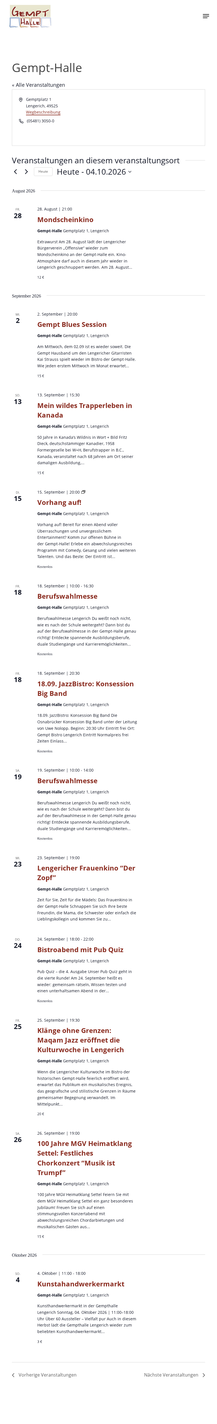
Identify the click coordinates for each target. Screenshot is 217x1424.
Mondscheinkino (65, 219)
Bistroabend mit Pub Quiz (80, 949)
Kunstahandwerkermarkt (80, 1283)
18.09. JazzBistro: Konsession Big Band (85, 688)
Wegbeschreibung (43, 112)
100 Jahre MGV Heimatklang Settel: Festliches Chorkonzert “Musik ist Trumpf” (84, 1158)
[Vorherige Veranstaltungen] (15, 171)
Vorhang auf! (59, 502)
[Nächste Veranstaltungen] (26, 171)
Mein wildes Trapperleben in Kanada (84, 410)
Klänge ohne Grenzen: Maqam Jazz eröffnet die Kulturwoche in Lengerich (80, 1040)
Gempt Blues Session (72, 324)
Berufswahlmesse (67, 596)
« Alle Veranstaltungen (38, 84)
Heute (43, 171)
